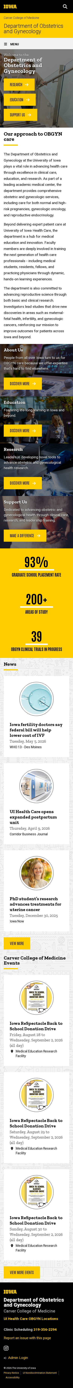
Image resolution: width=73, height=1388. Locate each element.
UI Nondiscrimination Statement (40, 1372)
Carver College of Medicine (21, 18)
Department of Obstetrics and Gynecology (33, 28)
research (16, 84)
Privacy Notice (11, 1372)
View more (17, 943)
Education (17, 99)
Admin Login (18, 1358)
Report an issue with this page (27, 1338)
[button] (65, 6)
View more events (22, 1272)
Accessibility (12, 1377)
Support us (18, 114)
